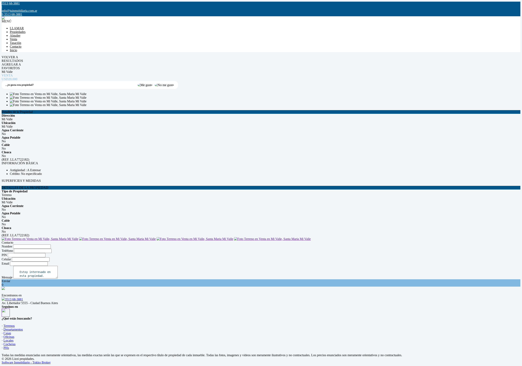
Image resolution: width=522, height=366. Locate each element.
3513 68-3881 (14, 299)
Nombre (7, 246)
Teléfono (7, 250)
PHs (6, 348)
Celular (6, 259)
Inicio (13, 50)
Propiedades (17, 32)
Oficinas (8, 337)
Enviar (6, 281)
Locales (8, 340)
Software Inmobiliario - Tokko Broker (26, 362)
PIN (4, 255)
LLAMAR (17, 28)
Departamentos (13, 329)
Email (5, 263)
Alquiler (15, 35)
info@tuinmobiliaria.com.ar (19, 10)
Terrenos (9, 326)
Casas (7, 333)
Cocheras (9, 344)
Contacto (15, 46)
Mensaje (7, 277)
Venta (13, 39)
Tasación (15, 43)
